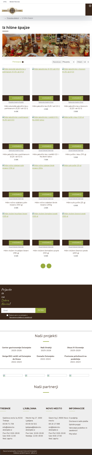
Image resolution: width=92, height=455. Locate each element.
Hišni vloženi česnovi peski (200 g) (76, 251)
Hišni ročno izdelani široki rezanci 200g (46, 203)
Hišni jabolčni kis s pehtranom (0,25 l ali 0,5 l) (16, 155)
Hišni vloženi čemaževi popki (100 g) (46, 251)
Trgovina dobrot (13, 18)
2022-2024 (16, 359)
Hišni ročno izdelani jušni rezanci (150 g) (16, 203)
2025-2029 (75, 349)
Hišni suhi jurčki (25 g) (75, 202)
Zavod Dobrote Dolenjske (46, 151)
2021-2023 (75, 359)
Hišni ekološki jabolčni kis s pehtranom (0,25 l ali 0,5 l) (16, 107)
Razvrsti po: (57, 62)
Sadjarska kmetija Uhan (46, 102)
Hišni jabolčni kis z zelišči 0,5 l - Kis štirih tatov (46, 155)
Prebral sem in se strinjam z (20, 316)
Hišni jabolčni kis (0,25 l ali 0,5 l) (46, 106)
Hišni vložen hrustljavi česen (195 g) (16, 251)
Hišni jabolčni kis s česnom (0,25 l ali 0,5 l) (76, 107)
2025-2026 (16, 349)
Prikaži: (80, 62)
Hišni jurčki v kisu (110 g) (75, 154)
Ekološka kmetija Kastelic (16, 102)
